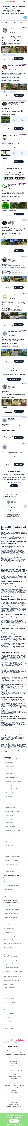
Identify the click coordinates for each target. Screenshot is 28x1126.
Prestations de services (8, 523)
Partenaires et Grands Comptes (14, 1076)
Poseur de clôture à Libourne (11, 893)
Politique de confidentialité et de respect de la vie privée (14, 1087)
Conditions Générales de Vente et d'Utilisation (14, 1085)
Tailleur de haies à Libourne (10, 897)
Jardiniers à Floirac (8, 822)
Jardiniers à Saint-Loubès (10, 849)
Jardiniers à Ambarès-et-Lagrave (12, 811)
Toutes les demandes (14, 1067)
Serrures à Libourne (8, 947)
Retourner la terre (8, 991)
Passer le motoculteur (9, 987)
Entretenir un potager (9, 1028)
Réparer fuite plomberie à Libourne (12, 943)
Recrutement (14, 1078)
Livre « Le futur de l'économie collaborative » (14, 1070)
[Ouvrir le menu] (24, 2)
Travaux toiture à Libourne (10, 921)
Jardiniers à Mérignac (9, 766)
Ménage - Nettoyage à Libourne (12, 980)
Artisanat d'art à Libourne (10, 951)
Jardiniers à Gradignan (9, 804)
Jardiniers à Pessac (8, 770)
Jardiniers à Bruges (8, 819)
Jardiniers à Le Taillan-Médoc (11, 864)
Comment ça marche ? (14, 1063)
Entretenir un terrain (9, 1006)
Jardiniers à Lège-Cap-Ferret (11, 860)
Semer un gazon (8, 1010)
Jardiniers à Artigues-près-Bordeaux (12, 856)
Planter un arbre (8, 1021)
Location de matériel (14, 1096)
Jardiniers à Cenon (8, 792)
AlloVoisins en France (14, 1072)
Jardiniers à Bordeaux (9, 762)
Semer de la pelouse (9, 998)
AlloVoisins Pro (14, 1065)
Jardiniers (16, 523)
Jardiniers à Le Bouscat (9, 807)
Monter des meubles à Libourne (12, 909)
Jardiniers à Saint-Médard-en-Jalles (12, 781)
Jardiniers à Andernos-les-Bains (11, 834)
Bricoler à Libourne (8, 906)
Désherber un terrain (9, 1013)
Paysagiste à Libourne (9, 881)
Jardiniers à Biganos (8, 853)
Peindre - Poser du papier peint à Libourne (14, 936)
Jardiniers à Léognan (9, 871)
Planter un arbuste (8, 1017)
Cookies (14, 1094)
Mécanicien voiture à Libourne (11, 967)
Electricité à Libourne (9, 924)
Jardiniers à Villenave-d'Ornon (11, 777)
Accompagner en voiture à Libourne (12, 976)
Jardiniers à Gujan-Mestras (10, 800)
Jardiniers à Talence (9, 773)
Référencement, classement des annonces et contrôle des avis (14, 1089)
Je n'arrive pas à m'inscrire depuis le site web (14, 1052)
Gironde (20, 523)
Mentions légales (14, 1092)
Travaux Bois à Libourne (9, 932)
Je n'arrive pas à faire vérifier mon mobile (14, 1049)
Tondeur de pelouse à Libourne (11, 885)
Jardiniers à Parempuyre (10, 868)
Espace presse (14, 1074)
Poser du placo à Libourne (10, 940)
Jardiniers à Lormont (9, 815)
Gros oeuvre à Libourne (9, 928)
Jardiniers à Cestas (8, 837)
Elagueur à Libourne (8, 889)
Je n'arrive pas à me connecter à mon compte (14, 1050)
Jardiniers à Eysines (8, 796)
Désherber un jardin (8, 994)
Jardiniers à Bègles (8, 785)
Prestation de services (14, 1097)
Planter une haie (8, 1025)
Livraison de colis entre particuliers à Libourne (13, 972)
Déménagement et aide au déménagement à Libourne (10, 955)
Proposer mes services (14, 1069)
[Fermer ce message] (25, 1116)
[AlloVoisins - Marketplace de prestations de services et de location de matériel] (8, 3)
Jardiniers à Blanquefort (9, 826)
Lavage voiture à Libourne (10, 964)
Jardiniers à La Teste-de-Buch (11, 788)
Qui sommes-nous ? (14, 1061)
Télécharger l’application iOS (14, 1104)
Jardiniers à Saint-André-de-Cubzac (12, 830)
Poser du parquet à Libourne (11, 913)
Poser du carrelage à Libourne (11, 917)
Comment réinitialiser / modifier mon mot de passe (14, 1054)
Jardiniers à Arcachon (9, 841)
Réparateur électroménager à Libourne (13, 960)
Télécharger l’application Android (14, 1106)
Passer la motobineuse (9, 1002)
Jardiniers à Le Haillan (9, 845)
